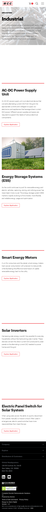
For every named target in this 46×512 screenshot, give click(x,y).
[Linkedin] (3, 477)
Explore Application (11, 124)
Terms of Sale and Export (10, 499)
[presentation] (43, 3)
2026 (31, 508)
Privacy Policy (24, 499)
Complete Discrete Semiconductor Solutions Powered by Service (16, 495)
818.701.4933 (7, 471)
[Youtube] (9, 477)
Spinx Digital (12, 502)
